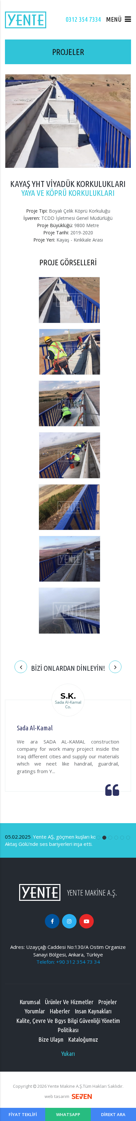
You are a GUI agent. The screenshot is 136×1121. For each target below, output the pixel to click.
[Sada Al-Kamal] (68, 701)
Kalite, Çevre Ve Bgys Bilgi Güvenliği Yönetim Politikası (68, 1025)
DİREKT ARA (113, 1114)
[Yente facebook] (52, 921)
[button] (118, 19)
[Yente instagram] (69, 921)
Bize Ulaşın (50, 1039)
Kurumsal (29, 1001)
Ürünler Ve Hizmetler (69, 1001)
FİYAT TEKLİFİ (23, 1114)
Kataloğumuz (83, 1039)
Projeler (107, 1001)
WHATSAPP (68, 1114)
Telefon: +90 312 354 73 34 (68, 961)
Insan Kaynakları (93, 1011)
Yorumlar (35, 1011)
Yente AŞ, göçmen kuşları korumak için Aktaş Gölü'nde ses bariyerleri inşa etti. (61, 840)
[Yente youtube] (86, 921)
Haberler (60, 1011)
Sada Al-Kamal (34, 728)
